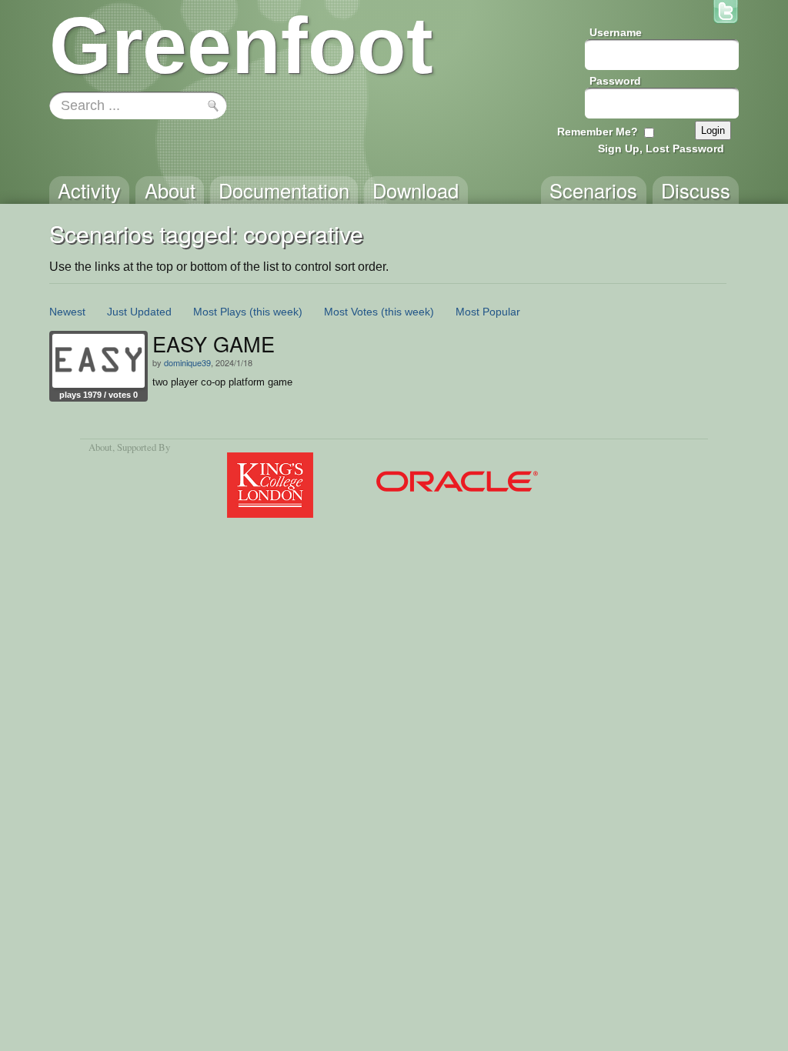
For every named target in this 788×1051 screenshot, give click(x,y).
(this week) (275, 311)
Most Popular (488, 311)
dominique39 (187, 362)
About (100, 447)
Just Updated (139, 311)
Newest (67, 311)
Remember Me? (597, 131)
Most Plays (219, 311)
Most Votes (351, 311)
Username (615, 32)
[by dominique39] (98, 361)
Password (615, 81)
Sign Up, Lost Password (661, 148)
